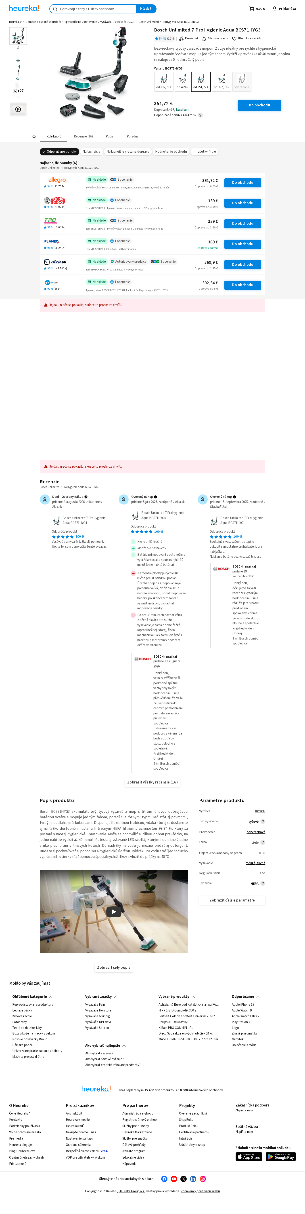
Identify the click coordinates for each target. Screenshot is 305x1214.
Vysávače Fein (95, 1005)
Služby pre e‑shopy (135, 1126)
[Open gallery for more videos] (18, 109)
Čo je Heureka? (19, 1113)
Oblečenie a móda (244, 1045)
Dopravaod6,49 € (206, 186)
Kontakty (15, 1119)
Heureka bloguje (20, 1144)
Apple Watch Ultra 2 (245, 1016)
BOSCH (260, 811)
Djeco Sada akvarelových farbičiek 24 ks (186, 1033)
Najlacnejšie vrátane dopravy (128, 151)
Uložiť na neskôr (249, 38)
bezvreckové (256, 832)
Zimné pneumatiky (244, 1033)
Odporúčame (243, 996)
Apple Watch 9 (242, 1010)
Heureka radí (75, 1126)
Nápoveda (129, 1163)
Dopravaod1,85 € (206, 268)
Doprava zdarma (207, 248)
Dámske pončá (22, 1045)
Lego (235, 1028)
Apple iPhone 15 (243, 1005)
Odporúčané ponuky (62, 151)
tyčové (254, 821)
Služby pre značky (134, 1138)
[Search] (34, 137)
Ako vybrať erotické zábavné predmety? (112, 1065)
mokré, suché (255, 863)
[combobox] (92, 8)
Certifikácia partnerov (194, 1132)
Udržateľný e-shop (192, 1144)
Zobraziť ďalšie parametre (232, 900)
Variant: (168, 68)
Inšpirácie (185, 1138)
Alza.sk (57, 507)
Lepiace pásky (22, 1010)
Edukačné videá (133, 1157)
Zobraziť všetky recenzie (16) (152, 782)
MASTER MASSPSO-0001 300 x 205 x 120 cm (188, 1039)
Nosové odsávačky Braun (29, 1039)
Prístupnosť (17, 1163)
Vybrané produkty (174, 996)
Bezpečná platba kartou (82, 1151)
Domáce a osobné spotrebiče (43, 22)
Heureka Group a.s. (132, 1191)
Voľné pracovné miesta (25, 1132)
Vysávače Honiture (98, 1010)
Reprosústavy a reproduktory (32, 1005)
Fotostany (19, 1022)
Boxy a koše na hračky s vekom (33, 1033)
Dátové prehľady (134, 1144)
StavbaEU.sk (219, 507)
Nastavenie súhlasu (79, 1138)
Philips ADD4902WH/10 (174, 1022)
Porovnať (191, 38)
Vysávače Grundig (97, 1016)
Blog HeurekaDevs (22, 1151)
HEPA (255, 883)
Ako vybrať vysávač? (99, 1053)
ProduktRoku (188, 1126)
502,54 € (210, 283)
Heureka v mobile (78, 1119)
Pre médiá (16, 1138)
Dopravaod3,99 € (206, 207)
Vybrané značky (98, 996)
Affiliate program (133, 1151)
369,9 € (211, 263)
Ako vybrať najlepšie (102, 1045)
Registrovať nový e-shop (139, 1119)
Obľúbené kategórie (29, 996)
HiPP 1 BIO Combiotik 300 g (177, 1010)
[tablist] (119, 136)
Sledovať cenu (218, 38)
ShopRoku (186, 1119)
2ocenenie (125, 179)
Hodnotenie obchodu (171, 151)
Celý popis (196, 59)
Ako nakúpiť (74, 1113)
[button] (53, 136)
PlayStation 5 (241, 1022)
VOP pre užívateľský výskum (85, 1157)
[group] (203, 82)
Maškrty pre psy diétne (28, 1057)
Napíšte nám (244, 1110)
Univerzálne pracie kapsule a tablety (37, 1051)
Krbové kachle (22, 1016)
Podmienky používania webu (200, 1191)
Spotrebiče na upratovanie (81, 22)
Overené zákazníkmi (193, 1113)
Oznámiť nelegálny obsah (26, 1157)
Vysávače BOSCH (125, 22)
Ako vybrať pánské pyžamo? (104, 1059)
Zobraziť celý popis (113, 967)
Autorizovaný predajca (130, 261)
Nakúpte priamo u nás (81, 1132)
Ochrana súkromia (78, 1144)
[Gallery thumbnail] (18, 36)
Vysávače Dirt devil (98, 1022)
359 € (213, 201)
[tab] (53, 136)
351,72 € (210, 181)
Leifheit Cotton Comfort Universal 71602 (187, 1016)
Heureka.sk (15, 22)
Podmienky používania (24, 1126)
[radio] (164, 82)
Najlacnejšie (91, 151)
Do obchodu (242, 182)
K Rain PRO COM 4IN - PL (176, 1028)
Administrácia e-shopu (137, 1113)
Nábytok (238, 1039)
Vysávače (105, 22)
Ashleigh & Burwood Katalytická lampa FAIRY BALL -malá (189, 1005)
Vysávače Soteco (97, 1028)
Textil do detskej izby (27, 1028)
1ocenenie (122, 200)
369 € (213, 242)
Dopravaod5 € (208, 289)
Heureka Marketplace (137, 1132)
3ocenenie (168, 261)
